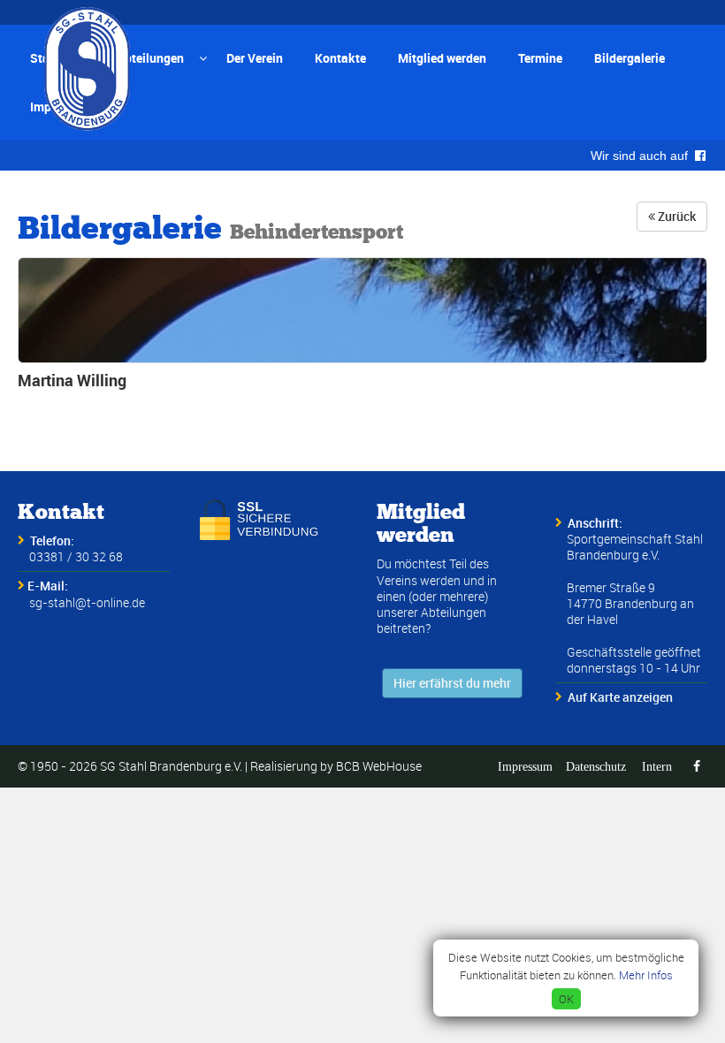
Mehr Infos (646, 975)
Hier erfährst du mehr (452, 682)
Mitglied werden (442, 57)
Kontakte (340, 57)
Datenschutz (596, 766)
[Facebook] (697, 766)
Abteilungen (150, 57)
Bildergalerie (629, 57)
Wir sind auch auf (643, 155)
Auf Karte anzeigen (620, 697)
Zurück (675, 216)
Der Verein (254, 57)
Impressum (525, 766)
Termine (540, 57)
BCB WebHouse (379, 766)
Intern (657, 766)
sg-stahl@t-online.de (87, 602)
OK (566, 999)
